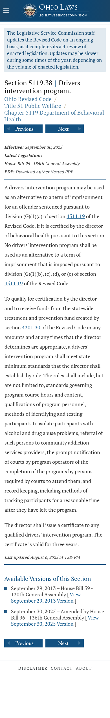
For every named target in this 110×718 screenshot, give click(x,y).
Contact (62, 668)
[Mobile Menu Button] (6, 11)
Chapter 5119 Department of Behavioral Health (54, 116)
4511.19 (76, 216)
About (84, 668)
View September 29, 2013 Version (46, 597)
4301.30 (31, 327)
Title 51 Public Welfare (32, 106)
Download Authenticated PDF (44, 171)
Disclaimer (33, 668)
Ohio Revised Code (28, 99)
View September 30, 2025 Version (55, 620)
